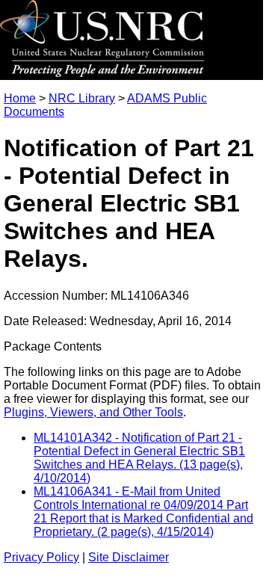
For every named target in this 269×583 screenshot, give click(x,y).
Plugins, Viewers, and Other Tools (93, 412)
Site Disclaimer (128, 557)
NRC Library (82, 98)
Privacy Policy (41, 557)
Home (20, 98)
